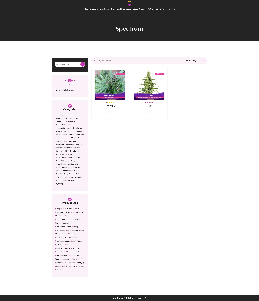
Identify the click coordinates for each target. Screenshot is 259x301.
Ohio (57, 161)
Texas (75, 171)
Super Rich (60, 263)
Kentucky (80, 135)
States (58, 171)
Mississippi (70, 144)
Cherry (67, 216)
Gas (68, 245)
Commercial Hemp (63, 227)
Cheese (80, 212)
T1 (64, 266)
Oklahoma (65, 161)
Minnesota (60, 144)
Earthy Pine (60, 230)
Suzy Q (81, 263)
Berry (58, 209)
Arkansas (59, 118)
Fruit (74, 241)
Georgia (59, 131)
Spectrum (67, 259)
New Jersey (74, 151)
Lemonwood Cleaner (75, 252)
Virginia (67, 177)
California (68, 118)
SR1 (81, 259)
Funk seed (60, 245)
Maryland (75, 138)
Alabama (59, 115)
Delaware (71, 121)
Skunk (58, 259)
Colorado (77, 118)
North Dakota (74, 157)
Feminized (73, 234)
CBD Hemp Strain (63, 212)
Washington (76, 177)
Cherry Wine (76, 219)
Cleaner (66, 223)
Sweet (58, 266)
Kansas (71, 135)
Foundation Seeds (63, 241)
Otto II (72, 255)
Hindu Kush (60, 252)
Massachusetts (61, 141)
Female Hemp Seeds (75, 230)
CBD (78, 209)
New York (71, 154)
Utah (77, 174)
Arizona (74, 115)
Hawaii (66, 131)
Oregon (74, 161)
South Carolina (61, 167)
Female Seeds (61, 234)
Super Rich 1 (71, 263)
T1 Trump (71, 266)
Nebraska (68, 148)
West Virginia (61, 180)
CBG (73, 212)
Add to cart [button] (110, 83)
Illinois (79, 131)
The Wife (80, 266)
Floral (79, 237)
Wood (58, 270)
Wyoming (59, 184)
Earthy (75, 227)
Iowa (65, 135)
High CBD (76, 248)
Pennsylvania (61, 164)
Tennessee (66, 171)
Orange (64, 255)
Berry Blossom (68, 209)
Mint (57, 255)
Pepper (80, 255)
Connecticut (60, 121)
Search (82, 64)
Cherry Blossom (62, 219)
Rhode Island (73, 164)
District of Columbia (63, 125)
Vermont (59, 177)
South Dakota (74, 167)
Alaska (67, 115)
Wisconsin (71, 180)
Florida (79, 128)
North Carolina (61, 157)
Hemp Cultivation (63, 248)
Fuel (80, 241)
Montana (59, 148)
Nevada (77, 148)
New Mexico (60, 154)
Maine (67, 138)
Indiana (58, 135)
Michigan (72, 141)
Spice (75, 259)
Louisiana (59, 138)
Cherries (59, 216)
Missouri (79, 144)
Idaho (72, 131)
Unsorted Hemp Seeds (65, 174)
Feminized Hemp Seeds (65, 128)
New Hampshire (62, 151)
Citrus (58, 223)
